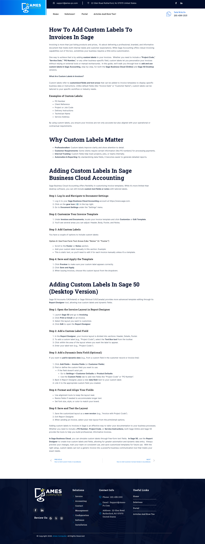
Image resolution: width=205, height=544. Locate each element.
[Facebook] (176, 3)
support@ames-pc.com (67, 3)
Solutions (69, 14)
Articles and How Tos (104, 14)
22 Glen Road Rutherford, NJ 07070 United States (113, 3)
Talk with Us (179, 12)
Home (56, 14)
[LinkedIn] (181, 3)
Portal (85, 14)
